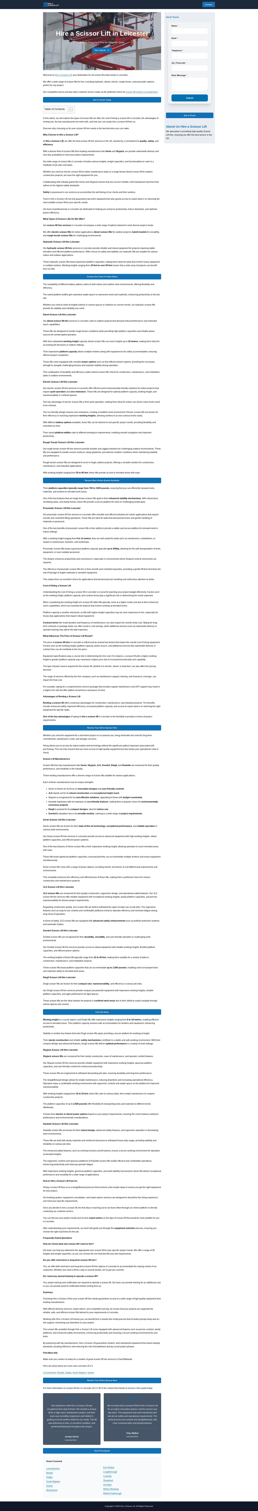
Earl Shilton (108, 1467)
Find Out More (102, 1012)
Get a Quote (100, 50)
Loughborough (110, 1472)
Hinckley (107, 1485)
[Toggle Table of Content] (69, 109)
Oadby (68, 1372)
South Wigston (79, 1372)
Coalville (107, 1476)
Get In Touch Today (102, 100)
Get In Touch (190, 115)
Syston (90, 1372)
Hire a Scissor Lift (63, 75)
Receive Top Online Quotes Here (102, 728)
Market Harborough (112, 1493)
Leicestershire (49, 1372)
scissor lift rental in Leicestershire (142, 92)
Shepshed (108, 1480)
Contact (208, 4)
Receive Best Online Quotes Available (102, 480)
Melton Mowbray (111, 1489)
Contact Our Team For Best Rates (102, 277)
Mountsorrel (52, 1490)
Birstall (61, 1372)
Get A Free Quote (102, 1451)
